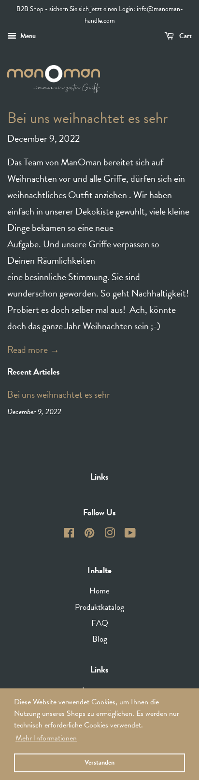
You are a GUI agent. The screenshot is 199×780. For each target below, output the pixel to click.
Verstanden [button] (99, 762)
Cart (185, 36)
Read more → (33, 349)
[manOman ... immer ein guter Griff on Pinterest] (89, 534)
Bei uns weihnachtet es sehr (87, 118)
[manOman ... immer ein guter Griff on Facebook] (68, 534)
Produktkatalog (99, 607)
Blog (99, 639)
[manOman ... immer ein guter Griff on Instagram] (109, 534)
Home (99, 591)
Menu (27, 36)
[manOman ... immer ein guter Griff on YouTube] (130, 534)
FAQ (99, 623)
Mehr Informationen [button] (46, 738)
